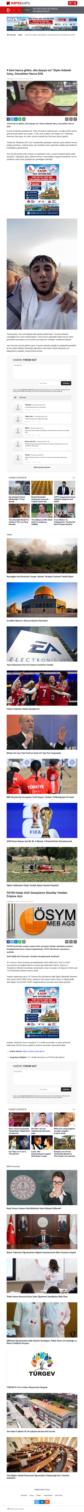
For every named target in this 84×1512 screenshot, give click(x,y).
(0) (35, 410)
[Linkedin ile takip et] (42, 1502)
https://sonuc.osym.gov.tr (33, 1051)
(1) (35, 421)
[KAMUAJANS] (18, 3)
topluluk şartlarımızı (28, 389)
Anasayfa (12, 35)
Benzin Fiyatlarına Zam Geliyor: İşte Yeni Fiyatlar (45, 10)
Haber (20, 35)
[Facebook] (8, 119)
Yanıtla (29, 410)
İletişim (38, 1495)
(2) (39, 462)
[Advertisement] (42, 53)
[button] (66, 119)
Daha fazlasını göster (42, 467)
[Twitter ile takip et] (36, 1502)
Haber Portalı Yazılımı (17, 1509)
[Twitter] (12, 119)
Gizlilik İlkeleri (48, 1495)
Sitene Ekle (58, 1495)
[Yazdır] (24, 119)
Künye (32, 1495)
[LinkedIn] (16, 119)
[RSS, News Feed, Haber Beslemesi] (47, 1502)
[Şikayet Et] (68, 410)
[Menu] (70, 3)
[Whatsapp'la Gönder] (19, 119)
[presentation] (14, 10)
